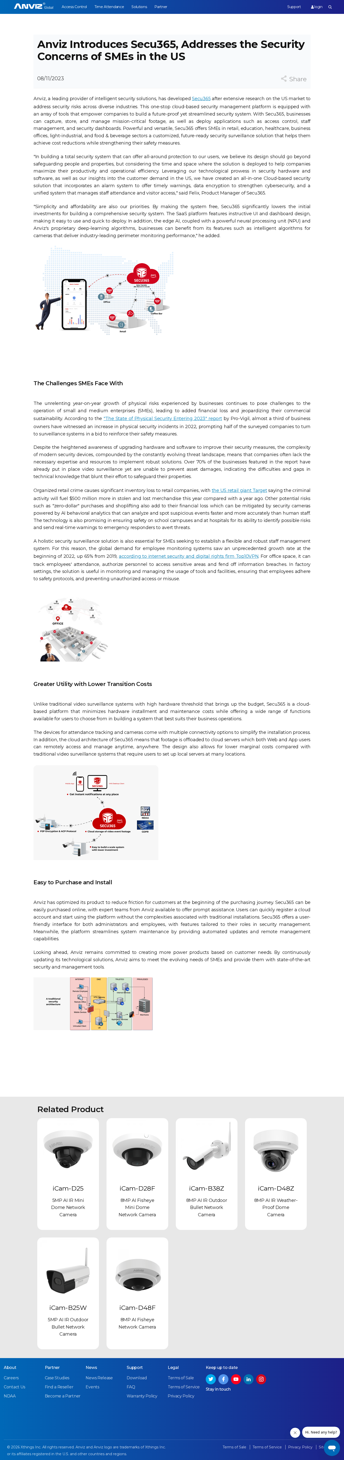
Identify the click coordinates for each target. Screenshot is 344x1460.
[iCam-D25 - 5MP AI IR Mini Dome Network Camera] (68, 1149)
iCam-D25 (68, 1188)
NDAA (10, 1396)
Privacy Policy (181, 1396)
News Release (99, 1377)
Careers (11, 1377)
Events (92, 1387)
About (10, 1367)
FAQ (131, 1387)
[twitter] (211, 1379)
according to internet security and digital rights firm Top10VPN (188, 556)
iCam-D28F (137, 1188)
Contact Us (14, 1387)
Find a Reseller (59, 1387)
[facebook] (223, 1379)
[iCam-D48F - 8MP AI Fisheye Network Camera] (137, 1268)
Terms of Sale (181, 1377)
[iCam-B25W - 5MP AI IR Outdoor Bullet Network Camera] (68, 1268)
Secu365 (201, 98)
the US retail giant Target (239, 490)
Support (294, 7)
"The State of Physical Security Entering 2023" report (163, 418)
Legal (173, 1367)
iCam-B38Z (206, 1188)
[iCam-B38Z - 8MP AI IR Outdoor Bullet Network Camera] (206, 1149)
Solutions (139, 7)
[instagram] (261, 1379)
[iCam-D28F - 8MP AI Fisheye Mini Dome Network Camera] (137, 1149)
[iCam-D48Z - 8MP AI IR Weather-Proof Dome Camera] (276, 1149)
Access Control (74, 7)
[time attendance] (33, 7)
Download (137, 1377)
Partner (160, 7)
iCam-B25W (68, 1307)
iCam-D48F (137, 1307)
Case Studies (57, 1377)
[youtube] (236, 1379)
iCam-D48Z (276, 1188)
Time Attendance (109, 7)
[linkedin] (249, 1379)
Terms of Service (184, 1387)
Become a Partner (63, 1396)
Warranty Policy (142, 1396)
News (91, 1367)
